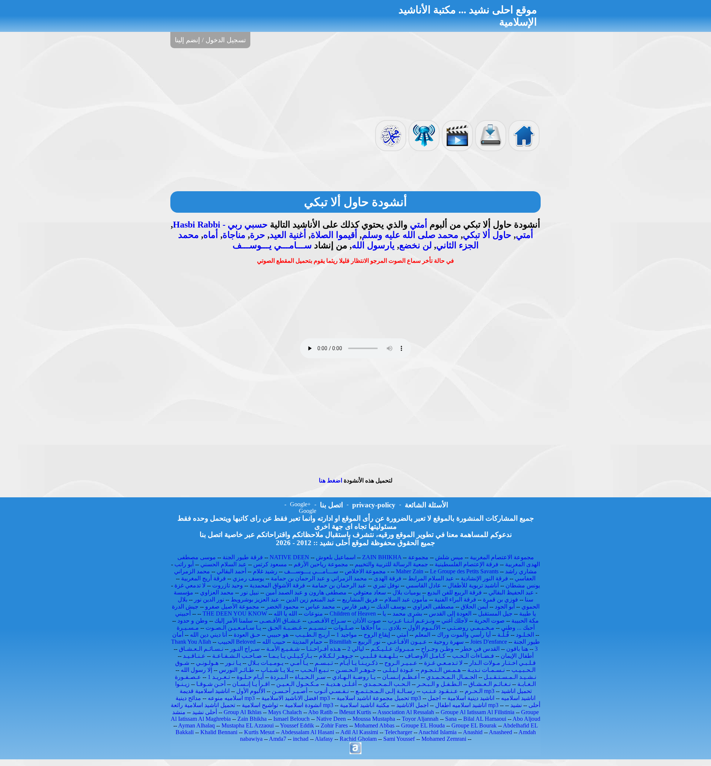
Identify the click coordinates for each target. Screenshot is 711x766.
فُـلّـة (503, 634)
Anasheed (500, 732)
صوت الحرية (489, 620)
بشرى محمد (407, 613)
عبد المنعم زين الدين (311, 599)
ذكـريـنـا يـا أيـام (359, 663)
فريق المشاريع (360, 599)
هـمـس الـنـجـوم (441, 670)
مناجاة (234, 235)
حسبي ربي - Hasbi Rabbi (220, 224)
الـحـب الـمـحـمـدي (386, 684)
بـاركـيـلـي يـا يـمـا (290, 656)
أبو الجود (505, 606)
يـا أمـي (299, 663)
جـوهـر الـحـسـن (356, 670)
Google (307, 511)
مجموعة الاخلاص (365, 571)
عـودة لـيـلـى (398, 670)
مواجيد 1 (346, 634)
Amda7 (277, 739)
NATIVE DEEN (289, 557)
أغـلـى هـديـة (341, 684)
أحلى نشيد (204, 712)
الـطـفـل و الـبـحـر (439, 684)
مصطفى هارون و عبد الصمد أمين (306, 592)
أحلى (534, 705)
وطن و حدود (192, 620)
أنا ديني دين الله (208, 634)
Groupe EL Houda (423, 725)
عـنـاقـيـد (194, 656)
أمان (177, 634)
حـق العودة (247, 634)
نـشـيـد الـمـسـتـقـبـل (510, 677)
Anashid (473, 732)
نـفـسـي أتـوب (331, 691)
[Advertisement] (355, 83)
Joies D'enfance (488, 642)
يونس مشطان (522, 585)
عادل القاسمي (423, 585)
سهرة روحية (449, 642)
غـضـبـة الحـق (285, 627)
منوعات (313, 613)
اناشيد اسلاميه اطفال (461, 705)
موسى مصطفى (196, 557)
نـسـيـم (317, 627)
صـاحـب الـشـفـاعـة (237, 656)
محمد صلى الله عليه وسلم (410, 235)
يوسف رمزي (248, 578)
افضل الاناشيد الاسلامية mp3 (295, 698)
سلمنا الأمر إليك (233, 620)
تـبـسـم (324, 663)
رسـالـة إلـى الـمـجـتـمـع (385, 691)
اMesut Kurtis (355, 712)
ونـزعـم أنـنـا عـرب (411, 620)
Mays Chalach (285, 712)
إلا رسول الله (196, 670)
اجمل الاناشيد (412, 705)
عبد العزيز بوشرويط (255, 599)
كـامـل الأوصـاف (425, 656)
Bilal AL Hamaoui (484, 719)
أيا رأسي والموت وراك (464, 634)
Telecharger (398, 732)
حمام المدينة (307, 642)
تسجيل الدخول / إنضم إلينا (210, 40)
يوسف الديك (391, 606)
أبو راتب (184, 564)
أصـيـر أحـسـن (289, 691)
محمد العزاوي (217, 592)
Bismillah (340, 642)
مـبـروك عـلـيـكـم (392, 649)
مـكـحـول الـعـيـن (297, 684)
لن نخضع (415, 245)
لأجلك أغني (454, 620)
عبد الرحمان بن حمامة (339, 585)
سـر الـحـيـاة (310, 677)
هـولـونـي (207, 663)
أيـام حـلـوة (250, 677)
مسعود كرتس (270, 564)
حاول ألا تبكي (487, 235)
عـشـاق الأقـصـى (280, 620)
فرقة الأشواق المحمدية (277, 585)
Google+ (300, 504)
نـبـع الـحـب (314, 670)
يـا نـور (233, 663)
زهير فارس (356, 606)
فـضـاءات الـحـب (473, 656)
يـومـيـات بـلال (265, 663)
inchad (300, 739)
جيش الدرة (185, 606)
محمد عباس (320, 606)
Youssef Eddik (297, 725)
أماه (210, 235)
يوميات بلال (407, 592)
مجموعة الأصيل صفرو (232, 606)
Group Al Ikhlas (242, 712)
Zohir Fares (334, 725)
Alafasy (324, 739)
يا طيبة (527, 613)
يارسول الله (373, 245)
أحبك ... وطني (518, 627)
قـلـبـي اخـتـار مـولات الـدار (502, 663)
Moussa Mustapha (374, 719)
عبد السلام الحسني (223, 564)
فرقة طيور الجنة (243, 557)
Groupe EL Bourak (474, 725)
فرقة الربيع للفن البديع (454, 592)
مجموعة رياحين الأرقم (321, 564)
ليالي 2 (355, 649)
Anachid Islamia (437, 732)
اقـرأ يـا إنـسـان (251, 684)
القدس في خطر (480, 649)
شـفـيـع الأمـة (283, 649)
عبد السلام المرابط (431, 578)
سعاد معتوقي (369, 592)
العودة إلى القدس (450, 613)
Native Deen (331, 719)
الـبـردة (279, 677)
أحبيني (183, 613)
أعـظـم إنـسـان (401, 677)
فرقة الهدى (387, 578)
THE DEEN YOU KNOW (235, 613)
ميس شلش (449, 557)
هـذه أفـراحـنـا (323, 649)
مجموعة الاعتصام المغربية (502, 557)
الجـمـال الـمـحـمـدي (451, 677)
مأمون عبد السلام (406, 599)
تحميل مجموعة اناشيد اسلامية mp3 (379, 698)
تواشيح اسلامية (260, 705)
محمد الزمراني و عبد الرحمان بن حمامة (319, 578)
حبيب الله (274, 642)
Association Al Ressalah (405, 712)
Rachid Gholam (358, 739)
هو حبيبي (277, 634)
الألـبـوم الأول (424, 627)
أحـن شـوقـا (211, 684)
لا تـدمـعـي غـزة (443, 663)
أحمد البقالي (231, 571)
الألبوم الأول (250, 691)
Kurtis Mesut (259, 732)
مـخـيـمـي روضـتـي (470, 627)
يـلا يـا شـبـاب (277, 670)
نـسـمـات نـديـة (486, 670)
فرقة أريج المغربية (203, 578)
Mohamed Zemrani (443, 739)
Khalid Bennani (218, 732)
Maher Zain (409, 571)
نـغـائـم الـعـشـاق (489, 684)
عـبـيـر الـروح (400, 663)
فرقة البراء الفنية (455, 599)
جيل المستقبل (495, 613)
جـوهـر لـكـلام (336, 656)
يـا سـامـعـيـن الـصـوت (233, 627)
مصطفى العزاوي (433, 606)
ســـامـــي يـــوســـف (272, 245)
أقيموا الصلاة (334, 235)
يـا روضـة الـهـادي (353, 677)
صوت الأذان (367, 620)
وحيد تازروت (227, 585)
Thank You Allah (191, 642)
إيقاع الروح (377, 634)
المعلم (422, 634)
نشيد (516, 705)
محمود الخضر (282, 606)
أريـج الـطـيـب (312, 634)
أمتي (418, 224)
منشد (179, 712)
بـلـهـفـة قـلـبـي (379, 656)
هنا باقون (517, 649)
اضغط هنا (330, 480)
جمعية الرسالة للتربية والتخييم (391, 564)
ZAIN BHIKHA (381, 557)
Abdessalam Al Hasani (307, 732)
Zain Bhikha (252, 719)
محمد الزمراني (192, 571)
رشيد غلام (265, 571)
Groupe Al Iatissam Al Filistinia (477, 712)
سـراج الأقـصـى (327, 620)
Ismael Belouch (291, 719)
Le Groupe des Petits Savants (465, 571)
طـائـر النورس (236, 670)
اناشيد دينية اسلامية (470, 698)
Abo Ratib (320, 712)
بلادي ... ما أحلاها (381, 627)
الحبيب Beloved (237, 642)
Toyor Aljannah (420, 719)
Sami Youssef (399, 739)
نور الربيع (369, 642)
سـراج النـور (245, 649)
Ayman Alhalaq (196, 725)
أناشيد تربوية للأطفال (473, 585)
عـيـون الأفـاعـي (407, 642)
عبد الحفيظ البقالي (511, 592)
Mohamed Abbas (374, 725)
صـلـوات (343, 627)
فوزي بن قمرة (500, 599)
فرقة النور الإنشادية (484, 578)
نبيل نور (249, 592)
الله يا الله (285, 613)
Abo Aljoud (526, 719)
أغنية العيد (288, 235)
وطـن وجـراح (437, 649)
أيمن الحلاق (474, 606)
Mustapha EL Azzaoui (247, 725)
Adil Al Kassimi (359, 732)
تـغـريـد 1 (219, 677)
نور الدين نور (209, 599)
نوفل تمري (386, 585)
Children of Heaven (353, 613)
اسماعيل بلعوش (336, 557)
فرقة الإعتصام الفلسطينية (466, 564)
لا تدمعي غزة (190, 585)
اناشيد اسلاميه (518, 698)
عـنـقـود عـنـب (440, 691)
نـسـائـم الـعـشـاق (201, 649)
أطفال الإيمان (517, 656)
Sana (451, 719)
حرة (257, 235)
